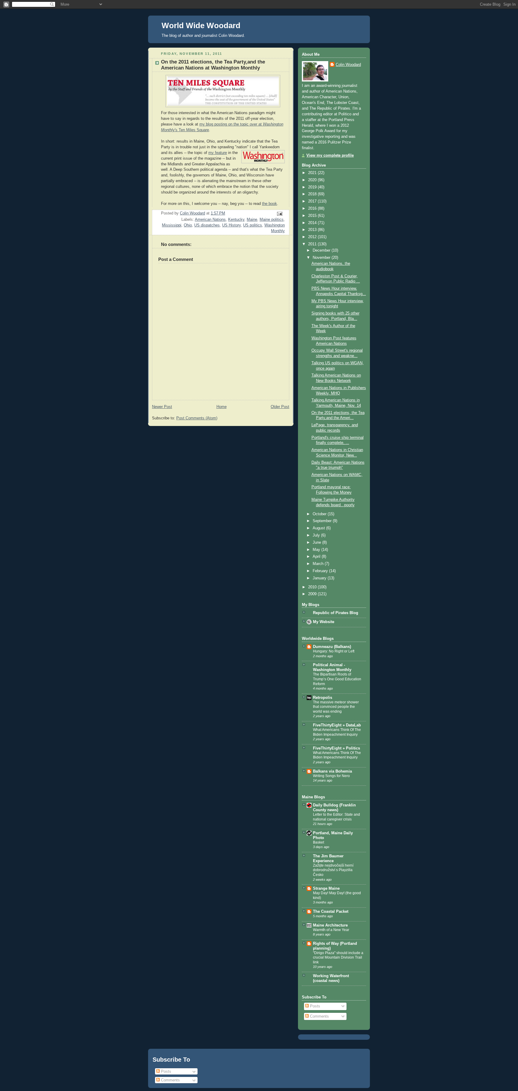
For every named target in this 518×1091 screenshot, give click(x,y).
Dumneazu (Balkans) (332, 647)
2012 (313, 237)
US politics (252, 225)
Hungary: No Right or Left (333, 651)
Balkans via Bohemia (332, 771)
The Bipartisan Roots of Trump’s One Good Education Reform (337, 679)
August (319, 528)
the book (269, 204)
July (317, 535)
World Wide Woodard (201, 25)
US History (231, 225)
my (211, 153)
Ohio (188, 225)
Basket (318, 842)
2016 (313, 208)
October (320, 514)
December (322, 250)
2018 (313, 194)
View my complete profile (330, 155)
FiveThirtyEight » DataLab (337, 725)
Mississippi (171, 225)
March (319, 564)
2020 (313, 180)
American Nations (210, 219)
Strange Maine (326, 888)
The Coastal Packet (330, 911)
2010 (313, 587)
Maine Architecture (330, 925)
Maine (252, 219)
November (322, 258)
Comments (319, 1016)
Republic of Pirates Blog (335, 613)
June (317, 542)
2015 (313, 216)
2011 (313, 244)
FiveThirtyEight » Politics (336, 748)
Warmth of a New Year (331, 930)
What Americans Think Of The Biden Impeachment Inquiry (337, 732)
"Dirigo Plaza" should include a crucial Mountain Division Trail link (338, 957)
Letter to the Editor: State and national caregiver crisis (336, 816)
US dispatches (207, 225)
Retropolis (322, 698)
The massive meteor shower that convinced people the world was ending (336, 707)
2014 (313, 223)
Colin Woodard (348, 65)
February (321, 571)
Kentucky (236, 219)
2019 (313, 187)
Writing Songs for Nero (331, 776)
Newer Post (162, 407)
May (317, 550)
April (317, 556)
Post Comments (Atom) (196, 418)
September (323, 521)
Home (221, 407)
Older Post (280, 407)
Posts (314, 1006)
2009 (313, 594)
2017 (313, 201)
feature (221, 153)
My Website (323, 622)
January (320, 578)
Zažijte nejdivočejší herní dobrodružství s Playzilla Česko (333, 870)
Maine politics (272, 219)
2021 (313, 173)
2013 (313, 230)
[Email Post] (279, 213)
